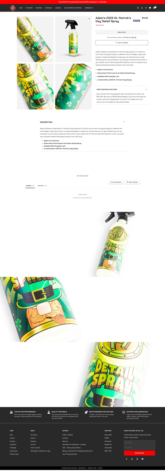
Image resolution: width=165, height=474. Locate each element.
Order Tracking (67, 435)
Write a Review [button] (133, 182)
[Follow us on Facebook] (126, 459)
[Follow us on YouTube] (142, 459)
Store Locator (35, 448)
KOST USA (108, 451)
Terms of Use (92, 468)
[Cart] (154, 8)
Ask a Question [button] (116, 182)
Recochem (108, 435)
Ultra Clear (108, 448)
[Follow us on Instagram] (137, 459)
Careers (33, 441)
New (11, 435)
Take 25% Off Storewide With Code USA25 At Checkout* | (82, 2)
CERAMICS (48, 8)
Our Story (34, 435)
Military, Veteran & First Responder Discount (77, 451)
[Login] (142, 8)
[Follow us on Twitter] (132, 459)
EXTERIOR (29, 8)
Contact (65, 438)
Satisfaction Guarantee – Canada (74, 444)
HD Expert (108, 441)
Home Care (13, 451)
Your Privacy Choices (69, 454)
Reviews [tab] (28, 185)
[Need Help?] (150, 8)
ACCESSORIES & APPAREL (73, 8)
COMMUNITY (89, 8)
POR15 (107, 438)
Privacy (100, 468)
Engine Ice (108, 444)
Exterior (12, 441)
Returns (65, 441)
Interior (12, 438)
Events (33, 438)
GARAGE (58, 8)
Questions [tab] (41, 185)
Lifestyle (13, 448)
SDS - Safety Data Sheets (71, 448)
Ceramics (13, 444)
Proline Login (14, 454)
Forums (33, 444)
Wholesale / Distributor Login (40, 451)
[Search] (138, 8)
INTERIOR (39, 8)
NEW (21, 8)
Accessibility (82, 468)
